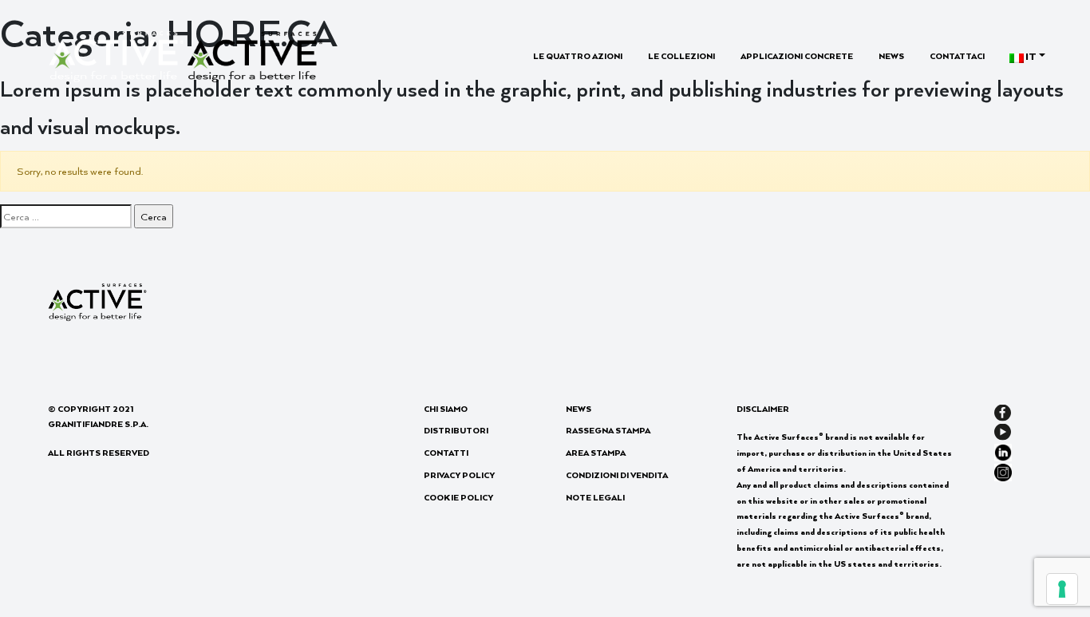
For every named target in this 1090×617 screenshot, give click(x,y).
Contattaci (957, 55)
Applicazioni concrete (796, 55)
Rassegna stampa (608, 430)
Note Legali (595, 497)
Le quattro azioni (577, 55)
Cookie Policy (458, 497)
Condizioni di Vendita (617, 475)
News (891, 55)
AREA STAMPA (596, 452)
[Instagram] (1003, 471)
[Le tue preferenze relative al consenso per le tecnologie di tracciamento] (1062, 589)
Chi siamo (446, 408)
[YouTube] (1002, 431)
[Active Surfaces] (185, 55)
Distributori (456, 430)
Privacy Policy (459, 475)
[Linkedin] (1003, 450)
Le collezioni (681, 55)
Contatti (446, 452)
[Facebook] (1002, 411)
